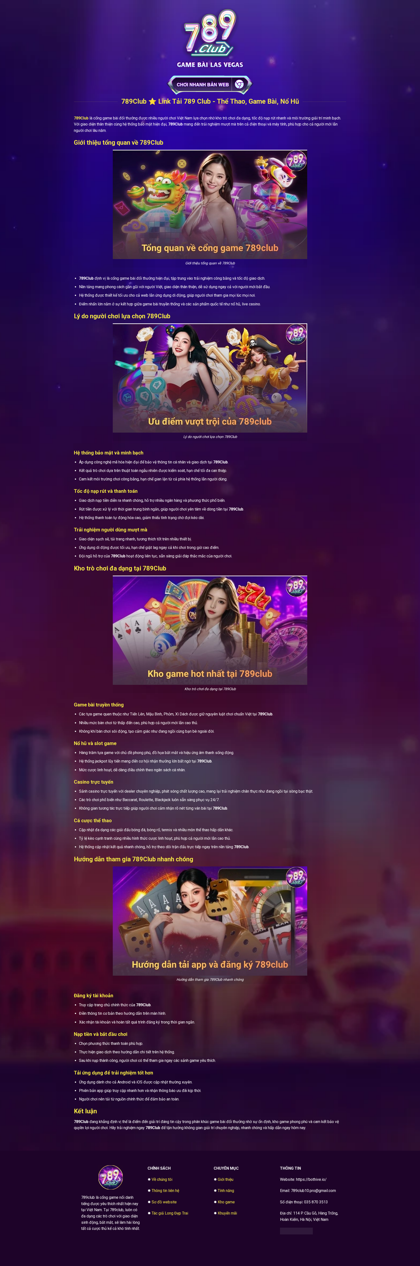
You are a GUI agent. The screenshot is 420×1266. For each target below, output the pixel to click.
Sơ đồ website (164, 1202)
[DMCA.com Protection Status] (296, 1230)
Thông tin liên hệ (165, 1190)
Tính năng (226, 1190)
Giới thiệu (225, 1179)
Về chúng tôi (162, 1179)
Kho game (226, 1202)
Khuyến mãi (227, 1213)
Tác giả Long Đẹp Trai (170, 1213)
